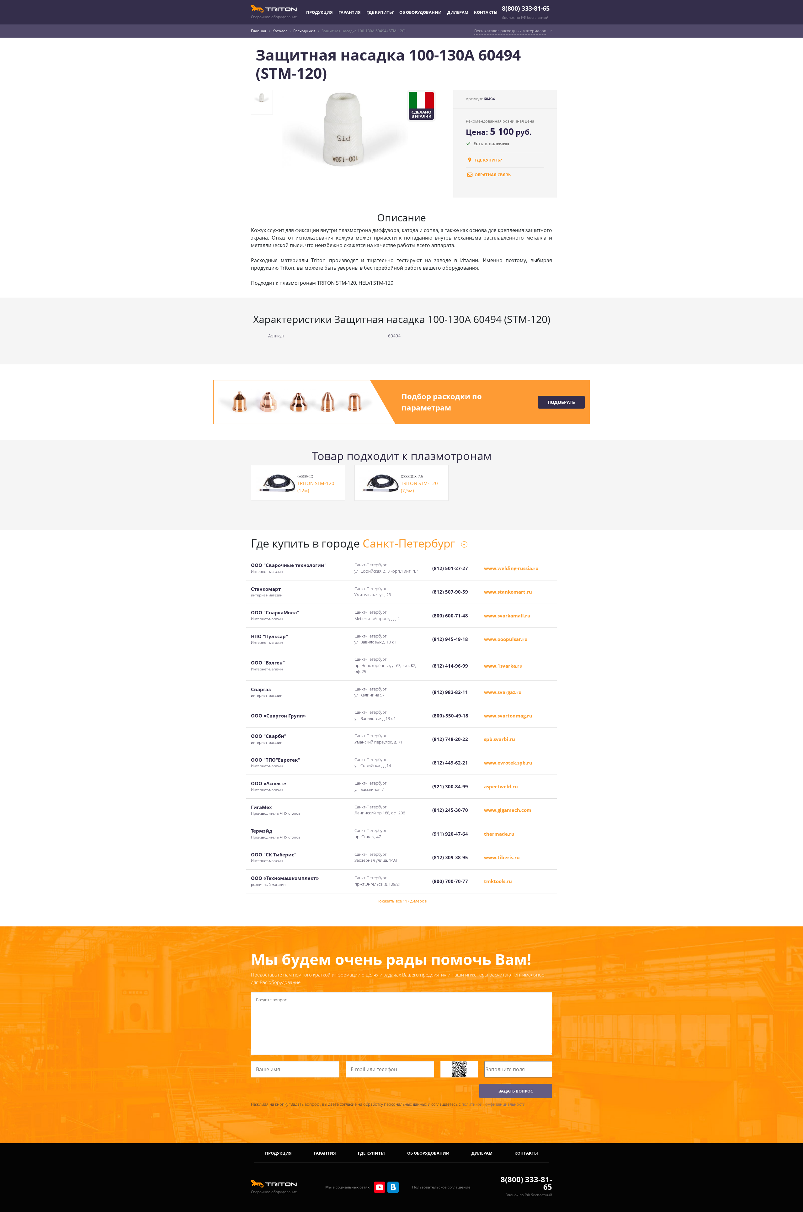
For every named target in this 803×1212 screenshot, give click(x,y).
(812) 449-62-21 (450, 762)
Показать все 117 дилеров (401, 901)
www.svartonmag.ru (508, 715)
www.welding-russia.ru (511, 568)
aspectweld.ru (501, 786)
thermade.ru (499, 834)
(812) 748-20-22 (450, 739)
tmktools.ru (498, 881)
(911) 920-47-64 (450, 834)
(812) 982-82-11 (450, 692)
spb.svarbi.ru (499, 739)
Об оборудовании (420, 12)
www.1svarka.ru (503, 666)
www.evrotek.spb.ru (508, 762)
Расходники (304, 31)
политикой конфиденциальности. (493, 1104)
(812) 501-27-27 (450, 568)
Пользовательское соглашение (441, 1187)
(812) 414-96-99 (450, 666)
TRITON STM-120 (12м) (315, 487)
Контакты (485, 12)
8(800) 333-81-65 (526, 8)
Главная (258, 31)
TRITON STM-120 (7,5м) (419, 487)
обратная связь (492, 174)
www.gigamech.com (507, 810)
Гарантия (349, 12)
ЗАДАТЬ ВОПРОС (515, 1091)
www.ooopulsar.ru (506, 639)
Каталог (280, 31)
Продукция (319, 12)
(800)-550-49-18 (450, 715)
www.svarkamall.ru (507, 615)
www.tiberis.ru (502, 857)
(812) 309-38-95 (450, 857)
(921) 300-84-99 (450, 786)
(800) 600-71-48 (450, 615)
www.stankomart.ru (508, 592)
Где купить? (380, 12)
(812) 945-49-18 (450, 639)
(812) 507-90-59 (450, 592)
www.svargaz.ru (503, 692)
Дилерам (457, 12)
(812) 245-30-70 (450, 810)
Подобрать (561, 402)
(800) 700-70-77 (450, 881)
